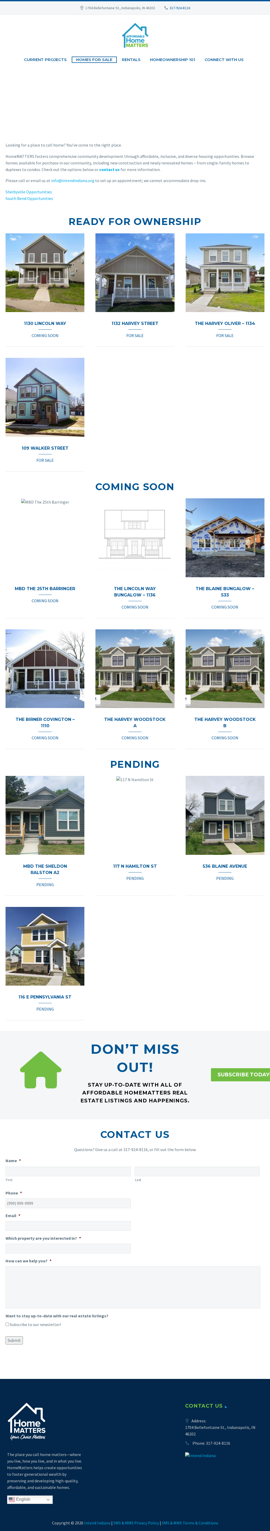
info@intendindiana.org (72, 180)
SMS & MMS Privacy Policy (136, 1522)
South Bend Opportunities (29, 198)
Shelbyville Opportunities (29, 191)
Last (138, 1180)
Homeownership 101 (172, 59)
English (22, 1499)
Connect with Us (224, 59)
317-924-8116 (180, 8)
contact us (109, 169)
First (9, 1180)
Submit (14, 1340)
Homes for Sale (94, 59)
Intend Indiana (97, 1522)
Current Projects (45, 59)
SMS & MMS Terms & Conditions (190, 1522)
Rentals (131, 59)
